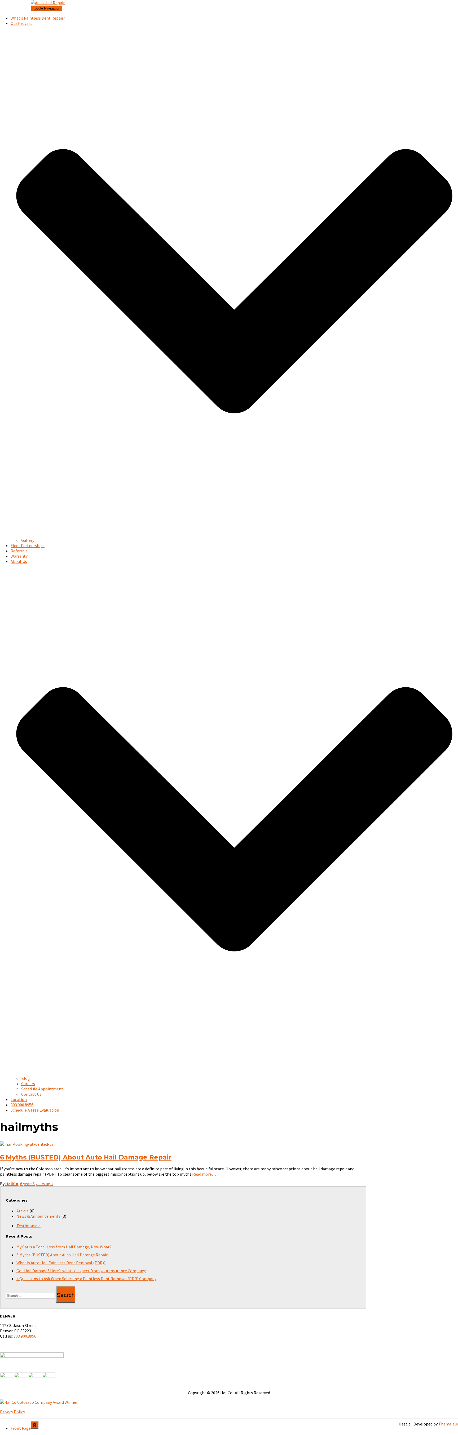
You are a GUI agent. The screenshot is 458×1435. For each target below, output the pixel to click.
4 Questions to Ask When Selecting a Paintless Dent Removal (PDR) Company (86, 1278)
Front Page (21, 7)
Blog (25, 1078)
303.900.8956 (420, 7)
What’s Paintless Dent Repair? (38, 18)
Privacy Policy (12, 1411)
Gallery (27, 540)
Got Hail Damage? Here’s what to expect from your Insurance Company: (81, 1270)
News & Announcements (38, 1216)
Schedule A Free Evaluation (433, 12)
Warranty (19, 556)
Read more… (203, 1174)
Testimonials (28, 1225)
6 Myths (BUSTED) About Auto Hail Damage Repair (85, 1157)
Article (22, 1210)
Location (19, 1099)
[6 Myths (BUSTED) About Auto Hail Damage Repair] (27, 1144)
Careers (28, 1083)
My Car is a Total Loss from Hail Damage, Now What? (64, 1246)
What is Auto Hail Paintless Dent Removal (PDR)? (61, 1262)
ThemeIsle (448, 1424)
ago (36, 1183)
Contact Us (31, 1094)
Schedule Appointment (42, 1088)
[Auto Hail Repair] (48, 2)
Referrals (19, 550)
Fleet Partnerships (28, 545)
